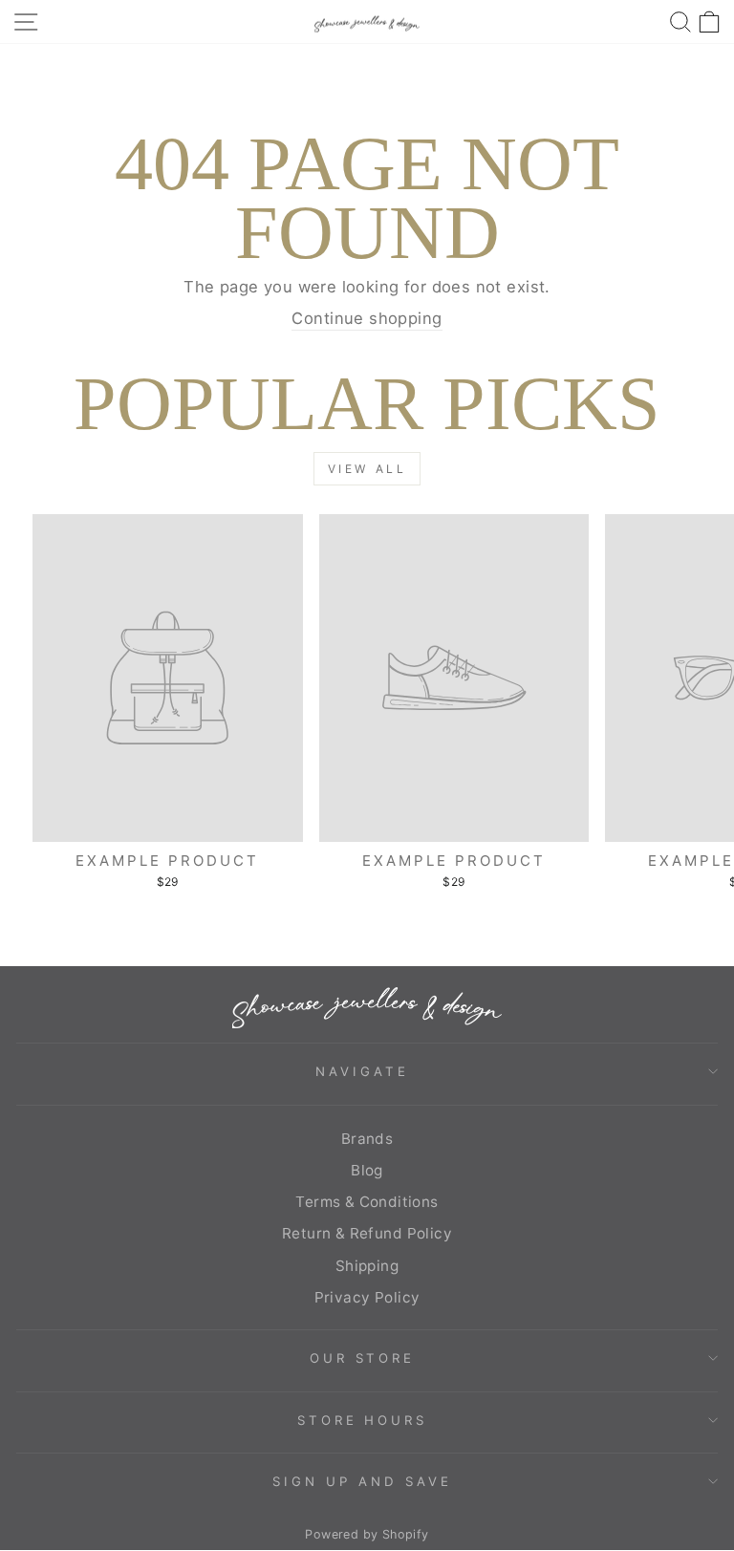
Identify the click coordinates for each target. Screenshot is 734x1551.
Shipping (367, 1266)
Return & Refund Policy (367, 1233)
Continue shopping (366, 318)
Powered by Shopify (366, 1534)
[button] (709, 21)
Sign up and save (362, 1481)
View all (367, 469)
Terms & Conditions (366, 1202)
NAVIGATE (362, 1071)
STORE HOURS (362, 1420)
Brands (367, 1139)
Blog (367, 1170)
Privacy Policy (367, 1297)
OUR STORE (363, 1358)
